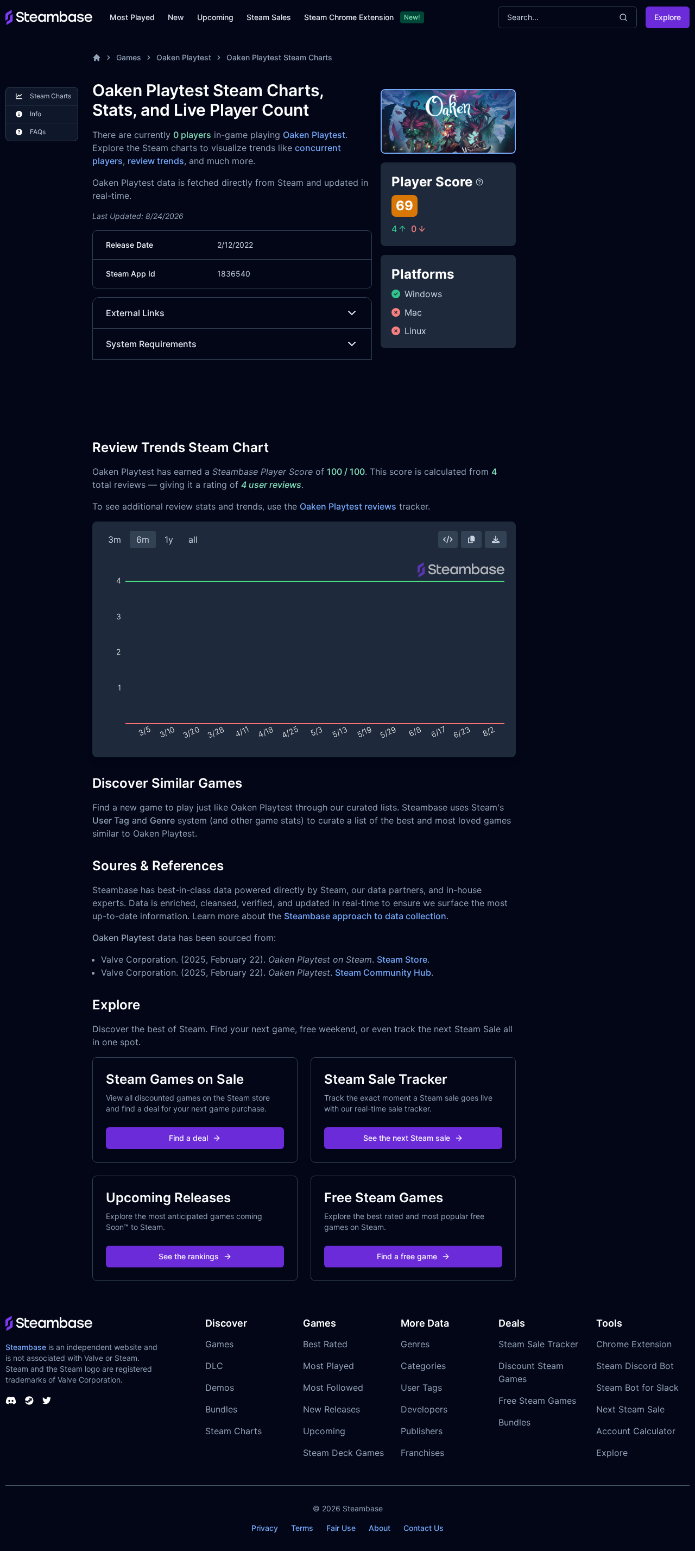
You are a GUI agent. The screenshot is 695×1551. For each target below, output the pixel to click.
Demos (219, 1387)
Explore (667, 17)
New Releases (331, 1409)
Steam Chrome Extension (349, 17)
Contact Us (423, 1528)
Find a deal (188, 1137)
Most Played (132, 17)
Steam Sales (269, 17)
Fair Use (341, 1528)
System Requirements (151, 343)
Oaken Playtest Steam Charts (279, 57)
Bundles (221, 1409)
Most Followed (333, 1387)
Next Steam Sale (630, 1409)
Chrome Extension (634, 1344)
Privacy (264, 1528)
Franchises (422, 1452)
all (193, 539)
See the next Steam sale (406, 1137)
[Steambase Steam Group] (29, 1400)
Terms (302, 1528)
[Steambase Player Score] (479, 182)
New (176, 17)
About (379, 1528)
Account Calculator (635, 1431)
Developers (424, 1409)
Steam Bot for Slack (637, 1387)
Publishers (422, 1431)
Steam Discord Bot (635, 1365)
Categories (423, 1365)
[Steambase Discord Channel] (10, 1400)
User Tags (421, 1387)
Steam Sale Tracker (538, 1344)
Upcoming (215, 17)
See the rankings (189, 1256)
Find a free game (407, 1256)
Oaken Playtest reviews (348, 506)
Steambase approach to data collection (365, 915)
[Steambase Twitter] (46, 1400)
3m (114, 539)
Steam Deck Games (343, 1452)
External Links (135, 312)
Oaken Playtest (183, 57)
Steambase (25, 1347)
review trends (156, 160)
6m (142, 539)
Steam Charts (233, 1431)
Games (128, 57)
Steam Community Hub (383, 972)
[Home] (96, 57)
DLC (214, 1365)
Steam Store (402, 959)
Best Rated (325, 1344)
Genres (415, 1344)
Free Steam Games (537, 1400)
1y (169, 539)
